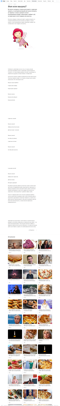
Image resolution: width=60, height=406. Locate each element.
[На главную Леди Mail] (3, 1)
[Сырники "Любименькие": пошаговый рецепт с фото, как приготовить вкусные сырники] (45, 322)
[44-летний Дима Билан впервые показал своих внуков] (30, 262)
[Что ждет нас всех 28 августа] (15, 277)
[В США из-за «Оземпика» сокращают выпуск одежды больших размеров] (30, 367)
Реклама (9, 405)
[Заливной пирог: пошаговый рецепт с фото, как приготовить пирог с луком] (15, 262)
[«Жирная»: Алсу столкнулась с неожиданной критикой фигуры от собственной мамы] (45, 307)
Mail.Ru (2, 405)
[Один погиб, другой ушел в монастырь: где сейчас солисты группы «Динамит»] (45, 247)
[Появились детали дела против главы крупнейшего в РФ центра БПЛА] (15, 247)
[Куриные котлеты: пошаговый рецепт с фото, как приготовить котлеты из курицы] (45, 382)
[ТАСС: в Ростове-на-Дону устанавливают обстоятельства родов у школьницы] (45, 262)
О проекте (22, 405)
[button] (22, 38)
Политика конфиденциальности (38, 405)
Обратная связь (56, 405)
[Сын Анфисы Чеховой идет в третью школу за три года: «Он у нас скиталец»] (15, 382)
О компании (5, 405)
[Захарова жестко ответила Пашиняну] (45, 337)
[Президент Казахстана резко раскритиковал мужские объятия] (15, 322)
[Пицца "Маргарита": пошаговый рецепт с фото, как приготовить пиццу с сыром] (45, 367)
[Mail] (1, 1)
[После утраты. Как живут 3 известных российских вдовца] (30, 277)
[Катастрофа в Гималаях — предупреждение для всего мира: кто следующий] (30, 292)
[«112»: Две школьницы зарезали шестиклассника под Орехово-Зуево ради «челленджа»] (15, 337)
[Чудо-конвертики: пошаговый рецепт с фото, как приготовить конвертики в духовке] (15, 307)
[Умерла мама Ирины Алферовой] (15, 292)
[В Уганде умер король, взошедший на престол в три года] (30, 397)
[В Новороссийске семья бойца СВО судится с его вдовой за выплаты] (15, 352)
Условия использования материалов (48, 405)
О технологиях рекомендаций (29, 405)
